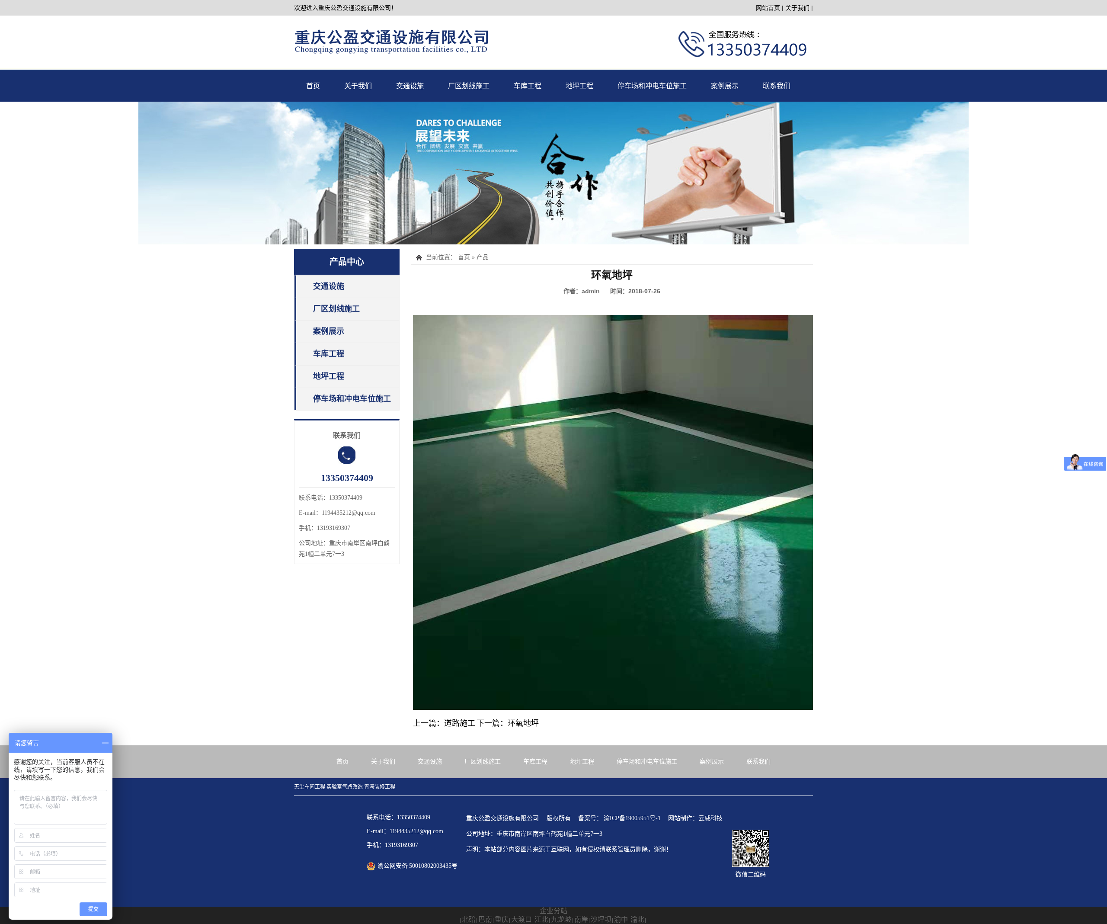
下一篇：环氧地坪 (508, 723)
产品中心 (347, 261)
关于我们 (797, 7)
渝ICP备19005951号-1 (632, 818)
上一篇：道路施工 (444, 723)
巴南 (485, 919)
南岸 (581, 919)
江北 (541, 919)
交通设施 (410, 86)
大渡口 (521, 919)
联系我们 (776, 86)
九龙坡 (561, 919)
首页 (313, 86)
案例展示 (725, 86)
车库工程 (527, 86)
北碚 (469, 919)
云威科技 (710, 818)
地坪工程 (579, 86)
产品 (483, 257)
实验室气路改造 (344, 787)
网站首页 (768, 7)
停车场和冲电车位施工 (652, 86)
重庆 (502, 919)
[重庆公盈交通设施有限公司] (553, 173)
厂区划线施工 (469, 86)
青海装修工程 (379, 787)
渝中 (621, 919)
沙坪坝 (601, 919)
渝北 (637, 919)
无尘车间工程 (309, 787)
